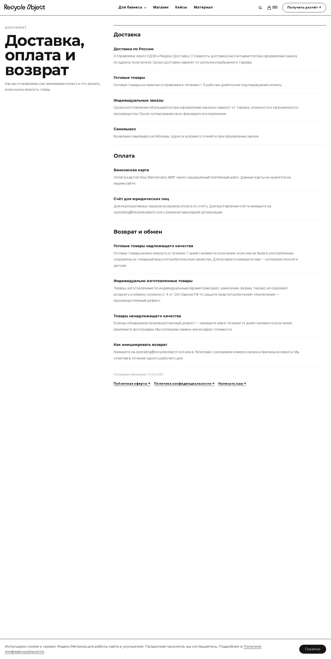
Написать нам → (232, 383)
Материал (203, 7)
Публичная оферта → (132, 383)
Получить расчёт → (304, 7)
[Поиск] (260, 8)
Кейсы (181, 7)
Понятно (312, 649)
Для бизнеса (130, 7)
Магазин (160, 7)
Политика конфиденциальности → (184, 383)
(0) (274, 7)
